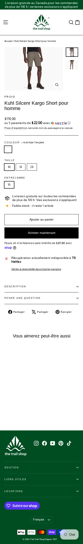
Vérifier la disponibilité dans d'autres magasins (36, 269)
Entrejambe (14, 178)
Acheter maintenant (41, 233)
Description (15, 286)
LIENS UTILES (15, 479)
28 (31, 167)
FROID (9, 96)
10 (9, 184)
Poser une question (22, 298)
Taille (9, 160)
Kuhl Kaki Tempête (8, 149)
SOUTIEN (11, 467)
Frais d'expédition (15, 128)
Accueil (8, 41)
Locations (13, 491)
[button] (41, 123)
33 (20, 167)
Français (38, 519)
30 (9, 167)
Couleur (24, 142)
